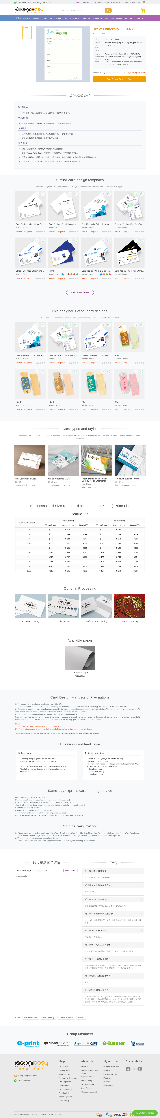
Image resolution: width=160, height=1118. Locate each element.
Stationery (128, 18)
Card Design (64, 1086)
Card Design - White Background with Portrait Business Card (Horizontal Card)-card (96, 271)
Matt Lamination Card (25, 479)
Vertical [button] (81, 1018)
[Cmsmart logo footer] (31, 1065)
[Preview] (43, 193)
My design (107, 1082)
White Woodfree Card (59, 479)
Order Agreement (87, 1088)
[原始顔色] (63, 274)
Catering (139, 18)
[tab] (27, 32)
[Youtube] (139, 1069)
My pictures (107, 1078)
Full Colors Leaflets (113, 18)
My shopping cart (110, 1074)
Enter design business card (119, 79)
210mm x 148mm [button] (66, 1018)
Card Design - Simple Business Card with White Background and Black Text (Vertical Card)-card (63, 224)
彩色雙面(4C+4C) (80, 514)
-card (51, 271)
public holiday (64, 1101)
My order (106, 1070)
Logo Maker (47, 24)
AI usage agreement (89, 1092)
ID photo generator (66, 1097)
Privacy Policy (86, 1081)
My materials (108, 1086)
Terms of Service (87, 1084)
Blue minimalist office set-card (96, 224)
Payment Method (87, 1077)
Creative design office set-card (129, 224)
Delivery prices (64, 1070)
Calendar (86, 18)
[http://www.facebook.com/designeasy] (128, 1069)
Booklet (18, 24)
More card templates (80, 292)
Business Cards (40, 18)
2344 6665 (21, 3)
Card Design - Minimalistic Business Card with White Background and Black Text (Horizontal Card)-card (30, 224)
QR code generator (66, 1089)
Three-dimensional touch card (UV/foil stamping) (94, 480)
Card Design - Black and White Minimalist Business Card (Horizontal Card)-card (129, 271)
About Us (84, 1067)
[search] (108, 10)
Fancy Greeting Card (59, 18)
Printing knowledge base (68, 1078)
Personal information (111, 1067)
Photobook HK (64, 1093)
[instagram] (134, 1069)
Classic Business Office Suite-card (30, 271)
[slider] (113, 72)
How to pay (63, 1067)
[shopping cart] (143, 10)
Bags (26, 24)
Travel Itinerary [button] (48, 1018)
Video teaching (64, 1074)
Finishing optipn (65, 1082)
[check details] (37, 193)
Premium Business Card (127, 479)
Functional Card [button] (30, 1018)
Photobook (75, 18)
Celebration (97, 18)
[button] (144, 2)
